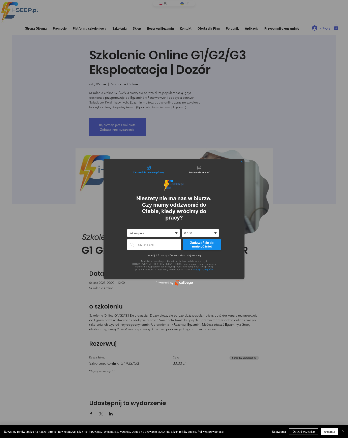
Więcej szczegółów (203, 269)
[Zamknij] (343, 431)
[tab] (149, 170)
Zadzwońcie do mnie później (202, 244)
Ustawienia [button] (279, 432)
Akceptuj (329, 432)
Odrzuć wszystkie (304, 432)
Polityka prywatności (211, 432)
